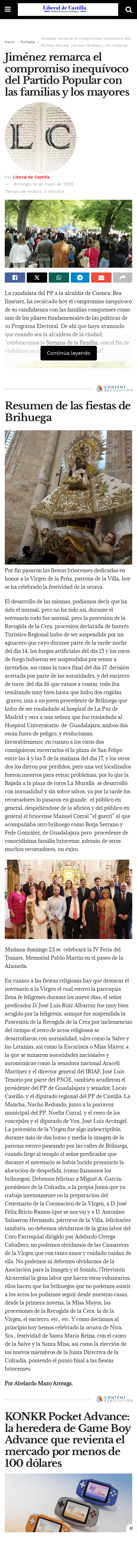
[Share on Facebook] (15, 277)
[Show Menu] (8, 9)
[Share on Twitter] (37, 277)
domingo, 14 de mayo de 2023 (43, 184)
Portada (27, 42)
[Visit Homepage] (68, 9)
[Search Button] (128, 9)
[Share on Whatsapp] (59, 277)
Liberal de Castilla (31, 177)
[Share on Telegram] (80, 277)
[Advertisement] (68, 1548)
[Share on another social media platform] (122, 277)
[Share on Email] (101, 277)
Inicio (10, 42)
